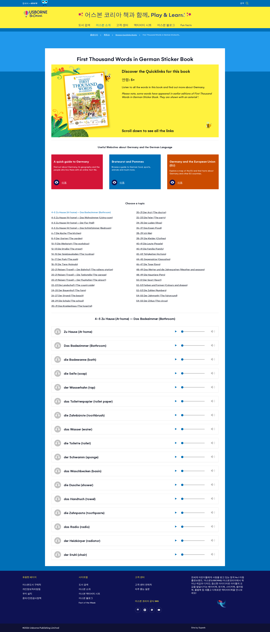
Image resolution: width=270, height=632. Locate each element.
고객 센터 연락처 (143, 584)
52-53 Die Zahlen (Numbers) (151, 290)
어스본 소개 (85, 589)
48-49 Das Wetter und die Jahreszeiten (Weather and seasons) (170, 269)
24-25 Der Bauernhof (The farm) (68, 290)
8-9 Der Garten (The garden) (66, 238)
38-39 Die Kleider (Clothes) (151, 238)
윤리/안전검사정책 (31, 598)
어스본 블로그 (86, 598)
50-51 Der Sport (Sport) (148, 279)
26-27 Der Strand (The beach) (67, 295)
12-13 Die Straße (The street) (66, 248)
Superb (202, 627)
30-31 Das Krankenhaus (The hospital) (71, 305)
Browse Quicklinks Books (126, 35)
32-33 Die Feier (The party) (151, 217)
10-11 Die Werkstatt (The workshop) (70, 243)
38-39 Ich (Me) (144, 233)
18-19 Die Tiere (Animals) (64, 264)
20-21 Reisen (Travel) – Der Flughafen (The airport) (78, 279)
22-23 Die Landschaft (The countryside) (72, 285)
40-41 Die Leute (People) (149, 243)
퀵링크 (107, 35)
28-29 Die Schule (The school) (67, 300)
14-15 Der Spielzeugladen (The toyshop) (72, 253)
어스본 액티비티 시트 (89, 593)
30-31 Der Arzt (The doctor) (151, 212)
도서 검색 (83, 584)
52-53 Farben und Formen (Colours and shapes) (161, 285)
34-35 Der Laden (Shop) (149, 222)
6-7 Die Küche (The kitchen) (66, 233)
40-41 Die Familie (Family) (150, 248)
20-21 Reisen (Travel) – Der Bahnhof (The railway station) (82, 269)
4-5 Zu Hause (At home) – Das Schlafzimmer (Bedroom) (81, 227)
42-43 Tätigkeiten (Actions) (151, 253)
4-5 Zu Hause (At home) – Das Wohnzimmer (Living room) (82, 217)
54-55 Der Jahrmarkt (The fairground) (156, 295)
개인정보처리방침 (31, 589)
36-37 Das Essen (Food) (149, 227)
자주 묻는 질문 (142, 589)
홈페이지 (94, 35)
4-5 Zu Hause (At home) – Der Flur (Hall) (72, 222)
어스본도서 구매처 (31, 584)
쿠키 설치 (27, 593)
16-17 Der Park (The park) (64, 259)
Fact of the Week (87, 602)
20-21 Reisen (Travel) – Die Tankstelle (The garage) (78, 274)
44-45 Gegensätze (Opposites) (153, 259)
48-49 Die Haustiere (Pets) (150, 274)
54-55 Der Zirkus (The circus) (152, 300)
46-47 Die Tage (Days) (148, 264)
